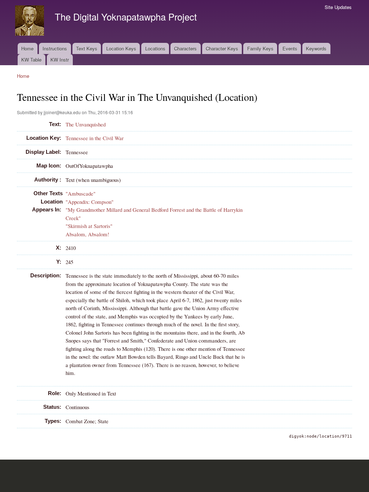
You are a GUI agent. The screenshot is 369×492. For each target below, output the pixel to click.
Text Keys (86, 48)
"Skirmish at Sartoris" (89, 225)
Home (27, 48)
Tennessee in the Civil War (95, 138)
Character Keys (222, 48)
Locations (155, 48)
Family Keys (260, 48)
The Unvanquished (86, 124)
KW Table (31, 59)
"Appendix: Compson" (90, 201)
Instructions (55, 48)
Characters (185, 48)
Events (290, 48)
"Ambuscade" (80, 193)
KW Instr (59, 59)
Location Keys (121, 48)
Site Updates (338, 7)
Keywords (316, 48)
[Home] (30, 21)
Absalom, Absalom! (87, 234)
